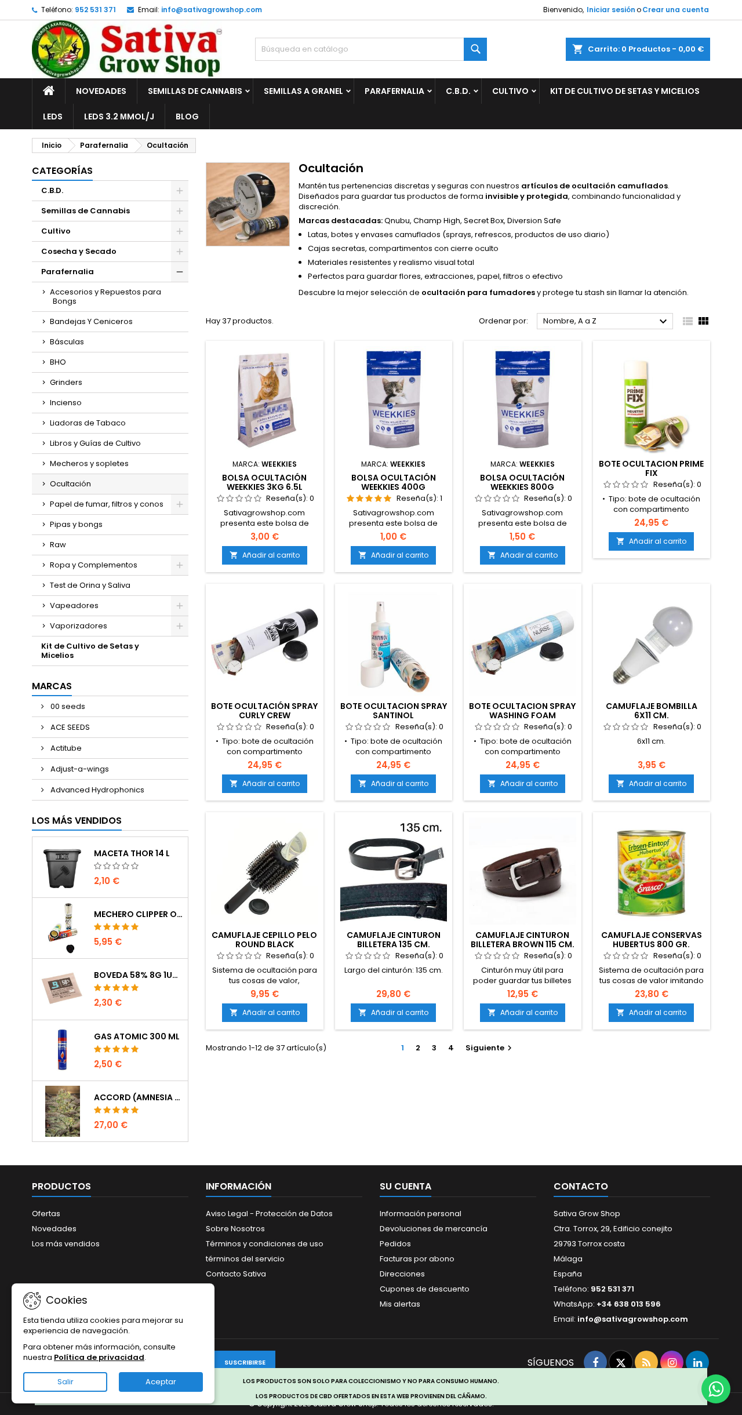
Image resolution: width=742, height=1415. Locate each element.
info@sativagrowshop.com (211, 9)
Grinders (66, 382)
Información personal (420, 1213)
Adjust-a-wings (79, 768)
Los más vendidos (77, 820)
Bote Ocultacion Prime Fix (651, 468)
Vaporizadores (78, 625)
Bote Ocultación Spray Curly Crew (264, 710)
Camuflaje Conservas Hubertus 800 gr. (651, 939)
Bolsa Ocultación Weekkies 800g (522, 482)
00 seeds (67, 706)
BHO (58, 362)
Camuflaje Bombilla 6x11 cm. (651, 710)
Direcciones (402, 1273)
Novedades (101, 91)
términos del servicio (245, 1258)
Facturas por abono (417, 1258)
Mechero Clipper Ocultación (138, 914)
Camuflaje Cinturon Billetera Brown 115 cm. (522, 939)
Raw (58, 544)
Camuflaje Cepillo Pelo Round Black (264, 939)
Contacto (581, 1186)
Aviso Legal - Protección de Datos (269, 1213)
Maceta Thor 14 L (132, 853)
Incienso (66, 402)
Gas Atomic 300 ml (137, 1036)
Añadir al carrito (265, 555)
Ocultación (70, 483)
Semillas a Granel (303, 91)
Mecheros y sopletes (89, 463)
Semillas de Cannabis (195, 91)
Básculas (67, 341)
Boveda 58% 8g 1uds (138, 975)
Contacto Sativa (236, 1273)
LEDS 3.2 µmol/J (119, 116)
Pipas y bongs (76, 524)
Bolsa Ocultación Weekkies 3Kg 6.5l (264, 482)
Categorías (62, 170)
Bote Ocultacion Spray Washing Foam (522, 710)
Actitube (65, 748)
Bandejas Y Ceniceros (91, 321)
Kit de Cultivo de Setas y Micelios (625, 91)
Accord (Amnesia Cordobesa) (138, 1097)
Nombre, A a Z (606, 322)
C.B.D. (458, 91)
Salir (65, 1381)
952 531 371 (95, 9)
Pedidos (395, 1243)
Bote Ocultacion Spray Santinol (393, 710)
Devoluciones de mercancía (434, 1228)
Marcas (52, 686)
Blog (187, 116)
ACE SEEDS (69, 727)
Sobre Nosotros (235, 1228)
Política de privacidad (99, 1357)
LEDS (53, 116)
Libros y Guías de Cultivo (95, 443)
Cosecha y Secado (79, 251)
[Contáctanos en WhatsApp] (715, 1388)
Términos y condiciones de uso (264, 1243)
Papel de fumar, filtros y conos (106, 504)
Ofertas (46, 1213)
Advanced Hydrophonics (96, 789)
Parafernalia (394, 91)
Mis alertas (400, 1303)
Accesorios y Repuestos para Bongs (105, 296)
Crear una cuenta (675, 9)
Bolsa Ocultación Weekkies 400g (393, 482)
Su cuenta (405, 1186)
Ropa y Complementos (93, 564)
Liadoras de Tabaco (88, 422)
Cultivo (510, 91)
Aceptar (161, 1381)
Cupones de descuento (425, 1288)
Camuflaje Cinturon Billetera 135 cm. (394, 939)
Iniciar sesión (611, 9)
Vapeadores (74, 605)
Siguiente (490, 1047)
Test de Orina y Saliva (90, 585)
